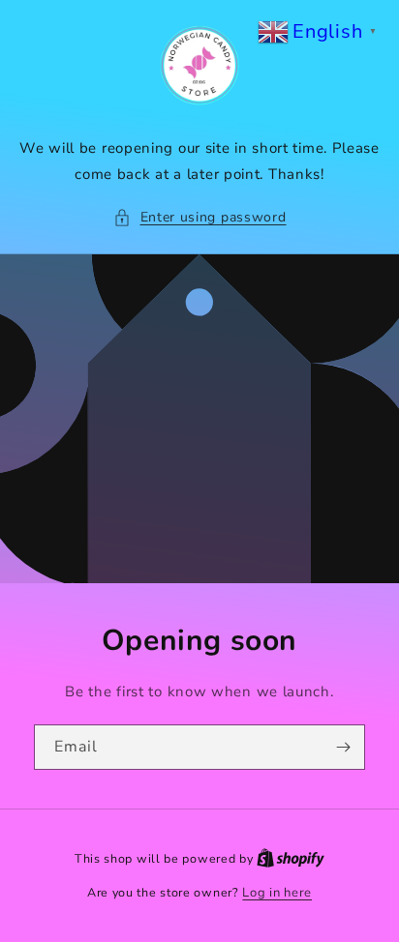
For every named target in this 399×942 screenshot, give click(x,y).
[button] (200, 217)
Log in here (277, 892)
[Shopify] (290, 859)
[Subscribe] (343, 747)
